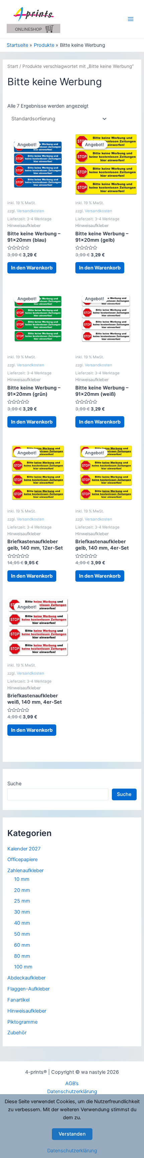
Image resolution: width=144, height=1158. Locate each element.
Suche (14, 784)
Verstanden (72, 1134)
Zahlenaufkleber (25, 870)
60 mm (22, 945)
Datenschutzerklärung (72, 1091)
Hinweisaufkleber (26, 1011)
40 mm (22, 923)
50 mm (22, 934)
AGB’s (72, 1083)
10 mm (21, 879)
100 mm (23, 967)
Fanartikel (18, 1000)
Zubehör (16, 1033)
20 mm (22, 890)
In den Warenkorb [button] (32, 268)
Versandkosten (30, 211)
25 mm (22, 901)
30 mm (22, 912)
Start (12, 66)
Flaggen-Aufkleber (28, 989)
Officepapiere (22, 859)
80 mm (22, 956)
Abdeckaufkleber (26, 978)
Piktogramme (22, 1022)
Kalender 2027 (24, 849)
